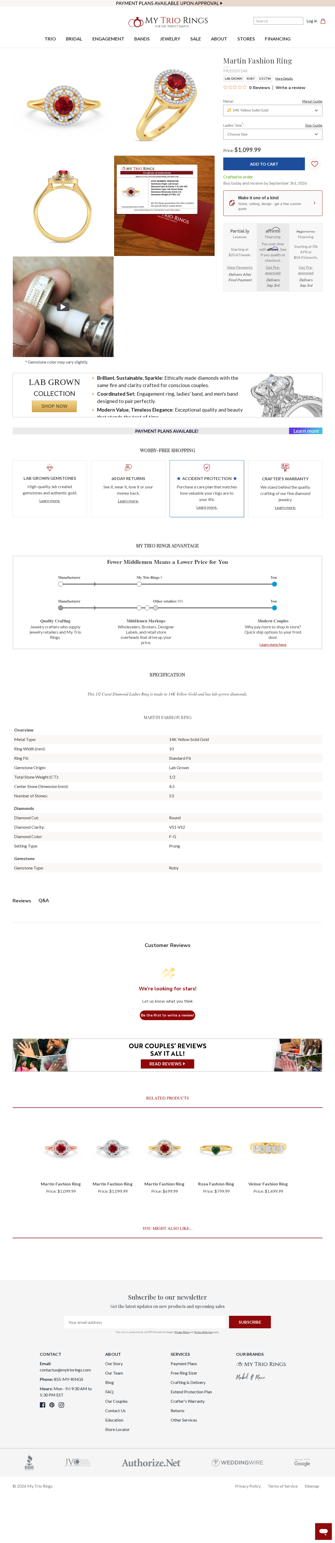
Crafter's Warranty (188, 1401)
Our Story (114, 1363)
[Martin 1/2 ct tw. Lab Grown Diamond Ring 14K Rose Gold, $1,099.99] (61, 1148)
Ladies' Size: (272, 124)
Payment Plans (184, 1363)
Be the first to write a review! (167, 1015)
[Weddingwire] (237, 1461)
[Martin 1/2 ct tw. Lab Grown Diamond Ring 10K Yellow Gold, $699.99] (164, 1148)
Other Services (184, 1419)
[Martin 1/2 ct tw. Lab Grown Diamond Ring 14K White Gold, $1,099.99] (113, 1148)
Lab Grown (233, 78)
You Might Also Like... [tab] (167, 1228)
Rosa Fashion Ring (216, 1183)
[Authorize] (151, 1461)
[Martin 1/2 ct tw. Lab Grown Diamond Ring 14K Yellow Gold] (164, 206)
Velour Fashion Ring (268, 1183)
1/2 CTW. (265, 78)
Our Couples (116, 1401)
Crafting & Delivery (188, 1382)
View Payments (240, 267)
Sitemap (312, 1485)
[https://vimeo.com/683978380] (63, 306)
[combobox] (272, 110)
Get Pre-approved (273, 270)
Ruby (251, 78)
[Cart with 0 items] (324, 21)
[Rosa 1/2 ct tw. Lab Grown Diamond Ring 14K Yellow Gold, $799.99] (216, 1148)
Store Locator (117, 1429)
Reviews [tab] (22, 901)
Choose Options (61, 1168)
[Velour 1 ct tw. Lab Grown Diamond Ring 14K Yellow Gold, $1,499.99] (268, 1148)
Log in (311, 20)
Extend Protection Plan (191, 1391)
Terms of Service (203, 1332)
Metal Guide (312, 101)
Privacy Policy (182, 1332)
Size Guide (313, 125)
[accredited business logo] (29, 1461)
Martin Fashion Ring (61, 1183)
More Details (284, 78)
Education (114, 1419)
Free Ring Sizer (184, 1372)
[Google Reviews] (302, 1461)
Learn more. (49, 500)
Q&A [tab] (43, 900)
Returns (178, 1410)
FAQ (109, 1391)
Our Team (114, 1372)
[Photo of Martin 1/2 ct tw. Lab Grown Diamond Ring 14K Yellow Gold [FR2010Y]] (63, 105)
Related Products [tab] (167, 1098)
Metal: (272, 101)
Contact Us (115, 1410)
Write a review (290, 87)
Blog (109, 1382)
